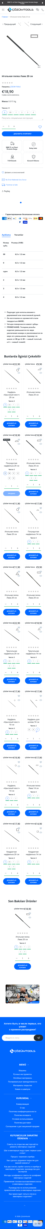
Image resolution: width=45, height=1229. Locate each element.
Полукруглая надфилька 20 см (11, 464)
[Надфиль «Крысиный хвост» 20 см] (11, 376)
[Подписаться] (38, 1038)
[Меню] (3, 10)
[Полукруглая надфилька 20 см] (11, 447)
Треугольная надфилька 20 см (11, 652)
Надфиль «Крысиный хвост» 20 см (12, 395)
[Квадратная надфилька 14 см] (33, 835)
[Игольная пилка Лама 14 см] (33, 769)
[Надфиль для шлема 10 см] (33, 703)
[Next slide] (36, 994)
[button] (2, 3)
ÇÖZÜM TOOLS (15, 87)
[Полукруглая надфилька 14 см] (33, 515)
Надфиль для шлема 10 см (33, 720)
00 (10, 112)
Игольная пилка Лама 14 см (33, 786)
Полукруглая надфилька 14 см (33, 532)
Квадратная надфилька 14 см (33, 853)
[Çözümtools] (21, 10)
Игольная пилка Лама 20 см (33, 393)
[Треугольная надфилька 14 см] (33, 635)
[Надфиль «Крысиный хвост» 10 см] (11, 703)
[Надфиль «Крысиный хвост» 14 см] (11, 769)
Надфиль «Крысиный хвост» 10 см (12, 722)
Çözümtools (25, 1216)
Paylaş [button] (7, 191)
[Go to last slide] (8, 994)
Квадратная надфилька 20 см (11, 853)
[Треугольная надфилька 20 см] (11, 635)
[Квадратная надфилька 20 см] (11, 835)
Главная (5, 17)
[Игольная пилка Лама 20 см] (33, 376)
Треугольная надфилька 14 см (33, 652)
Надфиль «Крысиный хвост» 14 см (12, 788)
